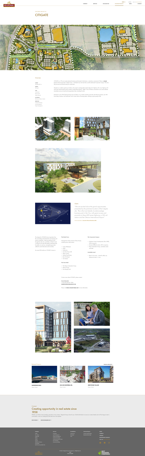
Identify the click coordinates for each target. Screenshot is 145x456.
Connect (140, 3)
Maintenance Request (105, 437)
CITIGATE (105, 81)
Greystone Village (93, 385)
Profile (36, 433)
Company (85, 3)
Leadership (37, 436)
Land (71, 436)
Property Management (57, 436)
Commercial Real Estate (87, 433)
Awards (36, 440)
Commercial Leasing (38, 102)
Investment (55, 433)
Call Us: (105, 439)
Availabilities (106, 3)
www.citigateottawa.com (72, 287)
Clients (36, 439)
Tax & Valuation (55, 440)
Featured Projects (119, 3)
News (130, 3)
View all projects (108, 364)
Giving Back (37, 443)
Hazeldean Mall (36, 385)
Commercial (37, 92)
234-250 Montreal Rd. (66, 385)
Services (95, 3)
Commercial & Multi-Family (58, 439)
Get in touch (35, 420)
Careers (101, 435)
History (36, 437)
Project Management (38, 105)
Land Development (38, 104)
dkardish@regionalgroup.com (68, 284)
